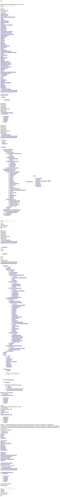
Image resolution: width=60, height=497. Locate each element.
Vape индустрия (13, 272)
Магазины (3, 447)
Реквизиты (3, 448)
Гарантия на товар (5, 457)
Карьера (3, 444)
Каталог (8, 268)
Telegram (9, 91)
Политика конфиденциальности (9, 455)
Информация (4, 450)
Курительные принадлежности (17, 348)
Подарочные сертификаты (7, 459)
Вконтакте (6, 116)
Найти (2, 490)
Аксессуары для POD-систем (19, 277)
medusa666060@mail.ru (7, 112)
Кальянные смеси (16, 335)
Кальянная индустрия (14, 301)
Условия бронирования (6, 456)
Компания (3, 438)
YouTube (6, 120)
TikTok (5, 121)
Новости (3, 442)
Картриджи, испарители (18, 290)
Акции (2, 435)
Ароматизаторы (16, 284)
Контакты (3, 446)
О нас (7, 357)
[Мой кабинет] (1, 245)
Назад (9, 267)
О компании (4, 440)
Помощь (3, 460)
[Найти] (2, 8)
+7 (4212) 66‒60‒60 (6, 89)
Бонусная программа (6, 443)
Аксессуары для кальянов (18, 305)
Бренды (2, 436)
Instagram (6, 117)
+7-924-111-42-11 (5, 412)
